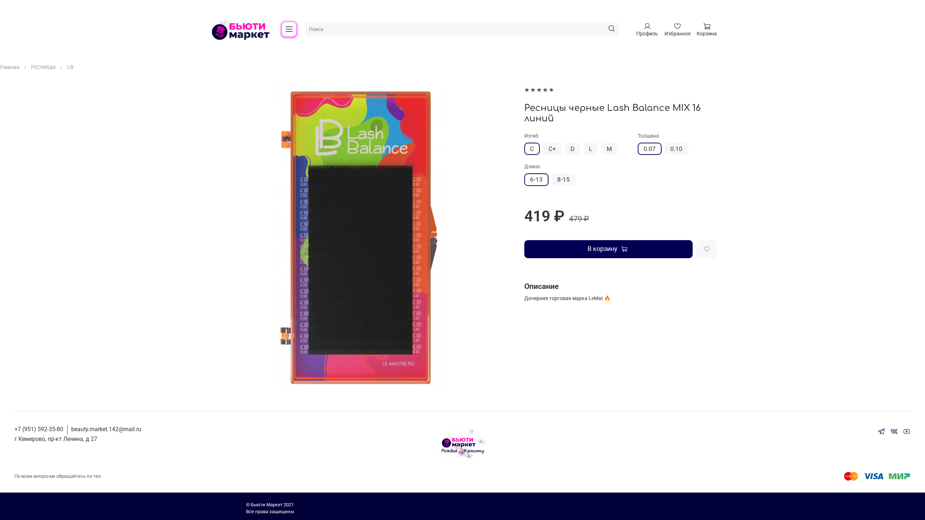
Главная (10, 67)
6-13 (536, 179)
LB (70, 67)
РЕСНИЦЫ (43, 67)
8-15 (563, 179)
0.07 (650, 148)
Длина (532, 166)
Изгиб (531, 136)
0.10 (676, 148)
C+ (552, 148)
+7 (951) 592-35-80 (38, 429)
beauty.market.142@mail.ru (106, 429)
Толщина (648, 136)
